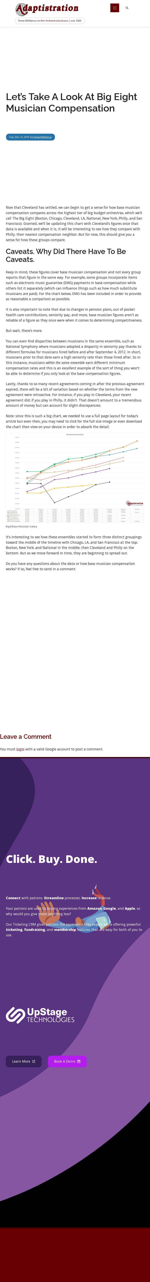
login (20, 749)
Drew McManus (43, 137)
